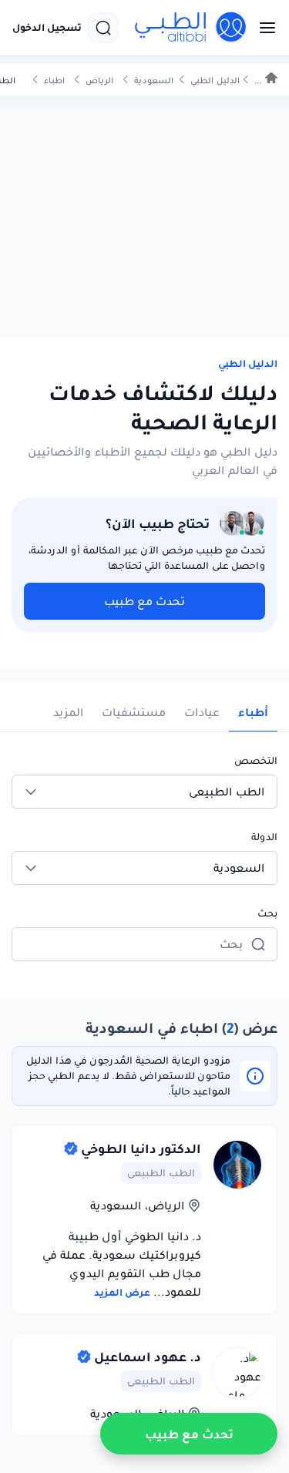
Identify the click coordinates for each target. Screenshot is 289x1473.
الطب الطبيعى (161, 1172)
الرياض (99, 80)
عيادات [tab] (202, 712)
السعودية (153, 80)
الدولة (264, 836)
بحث (267, 913)
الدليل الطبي (215, 80)
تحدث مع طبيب (144, 601)
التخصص (255, 760)
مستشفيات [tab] (134, 712)
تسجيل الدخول (47, 27)
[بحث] (103, 27)
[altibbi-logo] (191, 27)
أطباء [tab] (253, 712)
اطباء (54, 80)
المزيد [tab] (68, 712)
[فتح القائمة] (263, 27)
